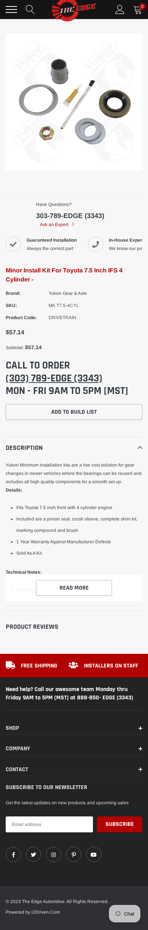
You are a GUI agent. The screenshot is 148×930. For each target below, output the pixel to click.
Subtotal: (15, 347)
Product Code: (21, 317)
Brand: (13, 293)
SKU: (11, 305)
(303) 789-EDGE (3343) (54, 378)
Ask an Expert (54, 224)
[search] (30, 9)
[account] (119, 9)
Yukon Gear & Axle (68, 293)
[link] (13, 854)
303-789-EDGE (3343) (70, 216)
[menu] (11, 9)
